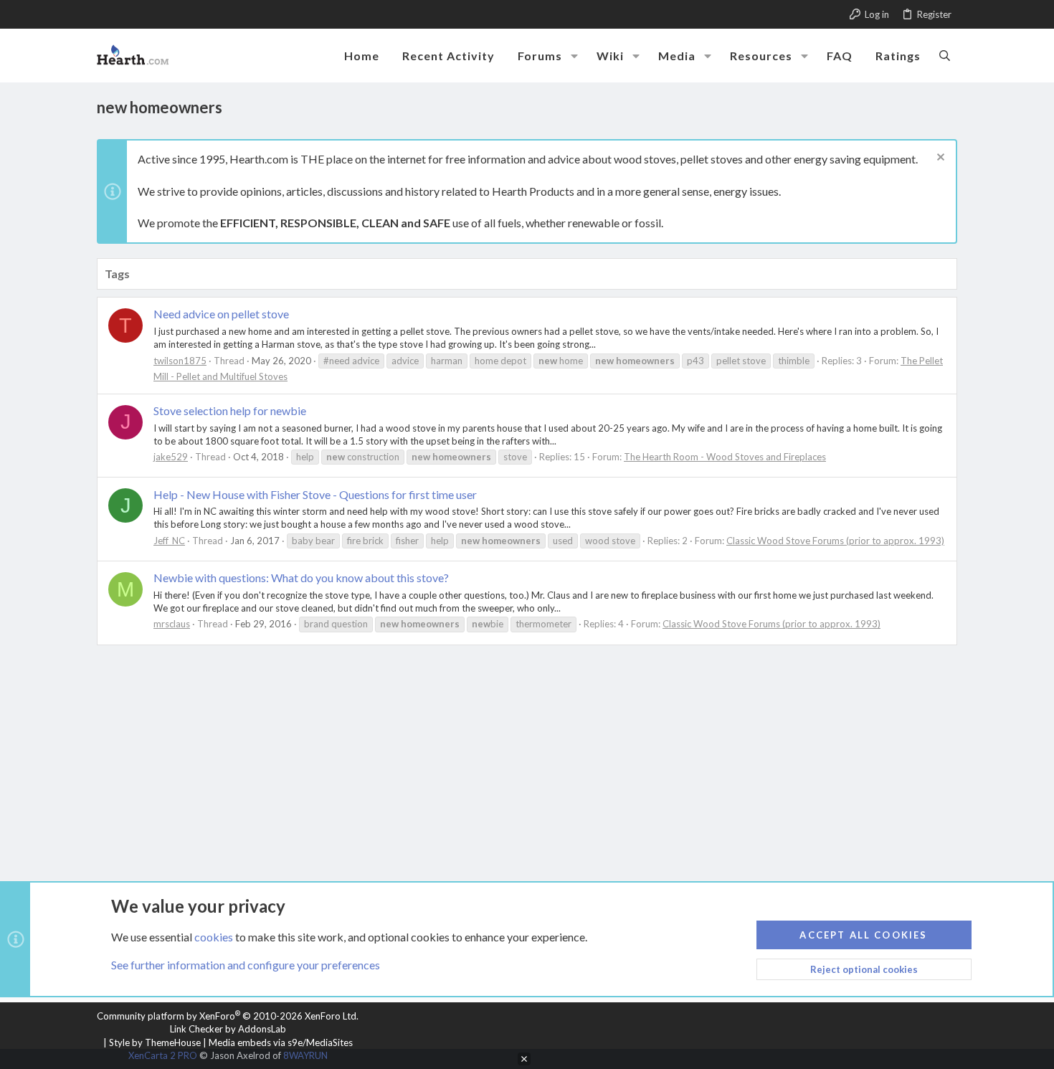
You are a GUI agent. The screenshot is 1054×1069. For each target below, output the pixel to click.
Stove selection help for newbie (229, 410)
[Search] (944, 55)
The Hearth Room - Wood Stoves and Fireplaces (725, 456)
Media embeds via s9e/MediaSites (281, 1042)
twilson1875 (179, 360)
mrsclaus (171, 623)
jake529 (170, 456)
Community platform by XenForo (228, 1016)
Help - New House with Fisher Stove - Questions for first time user (315, 494)
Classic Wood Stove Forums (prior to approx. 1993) (835, 540)
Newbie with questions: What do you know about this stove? (301, 577)
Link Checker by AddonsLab (228, 1029)
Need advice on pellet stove (221, 313)
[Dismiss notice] (939, 158)
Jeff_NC (169, 540)
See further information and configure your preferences (245, 964)
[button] (574, 56)
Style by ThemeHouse (155, 1042)
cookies (213, 937)
